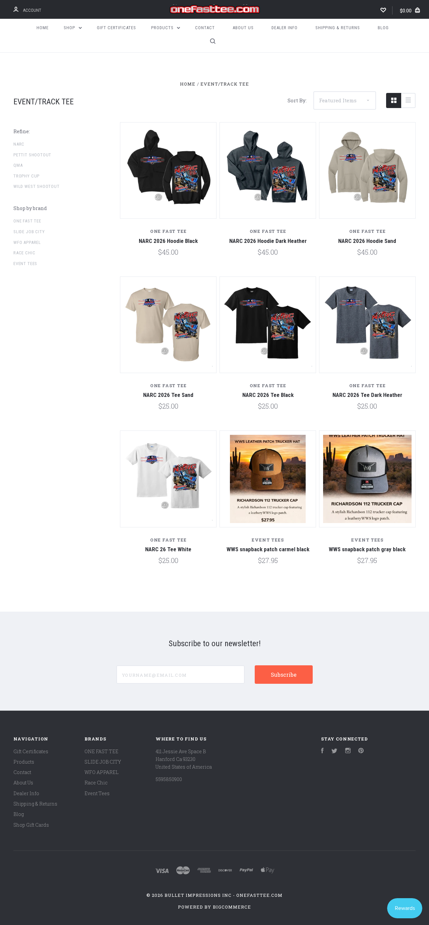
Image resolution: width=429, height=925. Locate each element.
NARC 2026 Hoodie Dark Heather (268, 241)
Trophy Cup (26, 175)
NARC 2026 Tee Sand (168, 395)
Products (163, 27)
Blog (383, 27)
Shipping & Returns (337, 27)
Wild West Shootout (36, 186)
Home (43, 27)
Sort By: (297, 100)
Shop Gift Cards (31, 825)
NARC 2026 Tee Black (268, 395)
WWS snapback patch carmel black (268, 549)
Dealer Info (284, 27)
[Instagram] (348, 751)
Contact (205, 27)
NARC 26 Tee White (168, 549)
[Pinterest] (361, 751)
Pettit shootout (32, 154)
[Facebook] (322, 751)
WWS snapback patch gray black (367, 549)
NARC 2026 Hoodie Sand (367, 241)
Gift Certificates (116, 27)
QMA (17, 165)
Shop (70, 27)
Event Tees (25, 263)
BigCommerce (232, 907)
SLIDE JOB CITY (29, 231)
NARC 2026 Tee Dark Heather (367, 395)
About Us (243, 27)
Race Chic (24, 252)
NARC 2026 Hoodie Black (168, 241)
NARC (18, 144)
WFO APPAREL (27, 242)
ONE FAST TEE (27, 220)
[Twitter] (334, 751)
